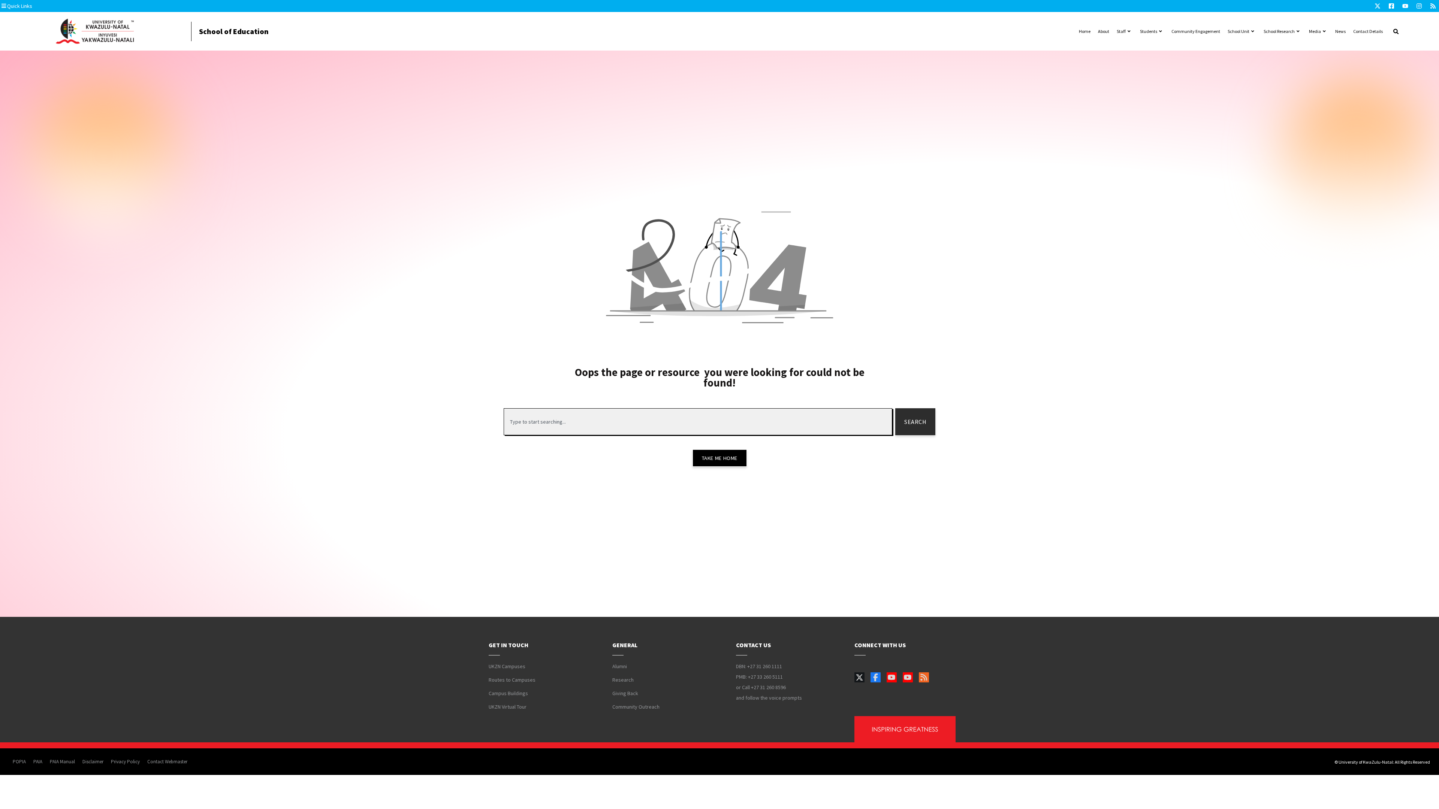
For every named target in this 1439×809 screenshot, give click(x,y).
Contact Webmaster (167, 761)
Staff (1121, 31)
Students (1148, 31)
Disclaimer (92, 761)
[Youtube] (1405, 6)
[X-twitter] (1378, 6)
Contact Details (1368, 31)
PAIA (37, 761)
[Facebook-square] (1391, 6)
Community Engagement (1195, 31)
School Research (1279, 31)
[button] (47, 6)
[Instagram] (1419, 6)
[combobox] (698, 421)
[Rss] (1433, 6)
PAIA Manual (62, 761)
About (1103, 31)
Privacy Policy (125, 761)
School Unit (1238, 31)
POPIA (19, 761)
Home (1084, 31)
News (1340, 31)
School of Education (234, 31)
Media (1315, 31)
